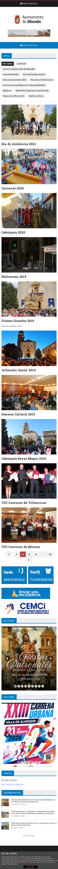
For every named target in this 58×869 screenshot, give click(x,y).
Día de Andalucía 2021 (18, 144)
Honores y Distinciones (42, 80)
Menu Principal (30, 3)
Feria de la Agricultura (34, 74)
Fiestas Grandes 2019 (17, 321)
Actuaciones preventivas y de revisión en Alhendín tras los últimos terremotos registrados (33, 801)
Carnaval (21, 63)
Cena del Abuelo (11, 74)
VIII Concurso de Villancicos (23, 503)
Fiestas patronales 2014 (14, 80)
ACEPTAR (30, 867)
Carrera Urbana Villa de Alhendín (19, 69)
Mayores (7, 90)
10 (50, 554)
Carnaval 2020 (12, 188)
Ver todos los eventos (12, 784)
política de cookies (28, 862)
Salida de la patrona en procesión (32, 90)
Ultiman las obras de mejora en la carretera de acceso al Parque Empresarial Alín (34, 824)
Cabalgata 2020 (13, 232)
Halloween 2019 (13, 277)
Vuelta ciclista (36, 96)
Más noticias (29, 835)
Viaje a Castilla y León (13, 96)
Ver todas (7, 63)
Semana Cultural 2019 (18, 414)
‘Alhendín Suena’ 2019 (18, 370)
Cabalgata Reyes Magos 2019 (23, 458)
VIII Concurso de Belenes (20, 547)
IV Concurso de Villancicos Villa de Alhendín (24, 85)
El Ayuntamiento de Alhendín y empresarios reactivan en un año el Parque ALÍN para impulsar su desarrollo (32, 812)
